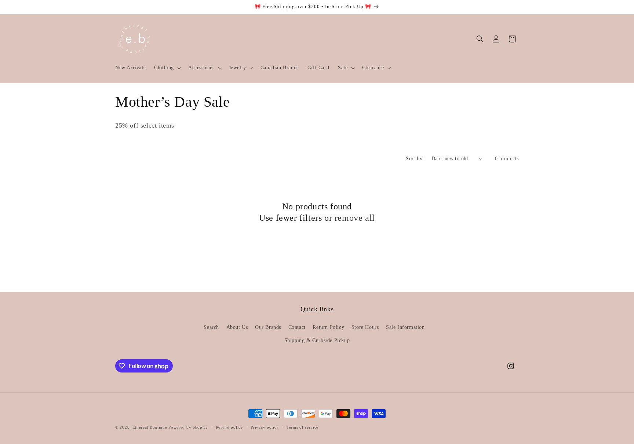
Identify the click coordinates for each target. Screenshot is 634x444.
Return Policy (328, 327)
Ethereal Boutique (149, 427)
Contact (297, 327)
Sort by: (415, 158)
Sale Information (405, 327)
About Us (237, 327)
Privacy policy (265, 427)
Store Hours (365, 327)
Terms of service (302, 427)
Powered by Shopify (188, 427)
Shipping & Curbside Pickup (317, 340)
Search (211, 327)
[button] (167, 68)
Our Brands (268, 327)
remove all (355, 218)
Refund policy (229, 427)
